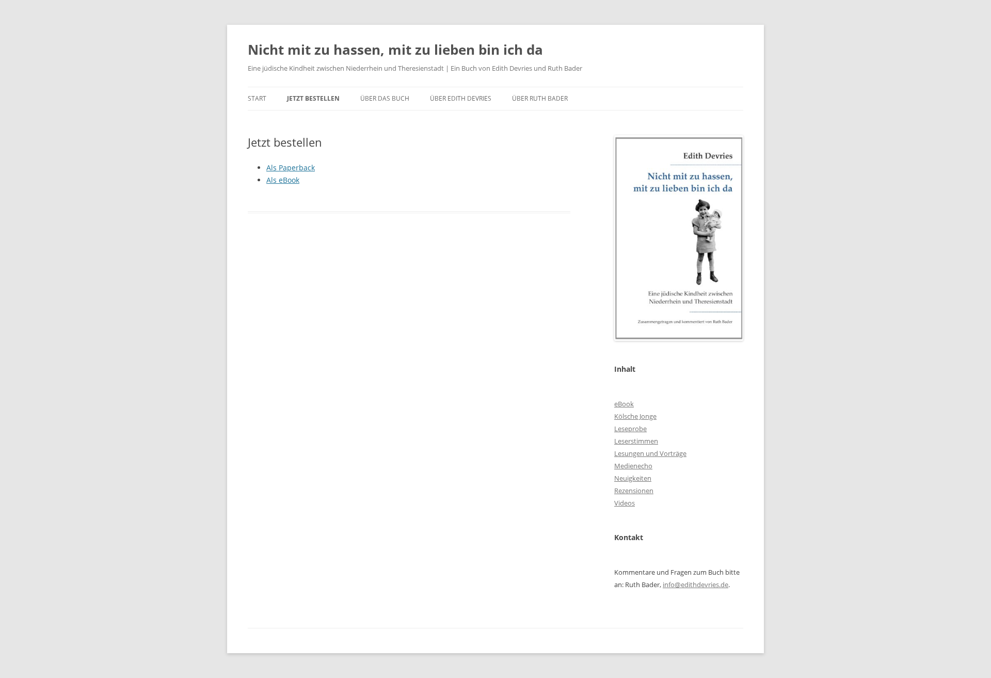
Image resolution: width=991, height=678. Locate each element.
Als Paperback (290, 167)
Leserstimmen (636, 441)
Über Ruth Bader (540, 98)
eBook (624, 403)
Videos (624, 503)
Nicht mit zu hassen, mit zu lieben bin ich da (395, 49)
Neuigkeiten (632, 478)
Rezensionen (633, 490)
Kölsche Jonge (635, 416)
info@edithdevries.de (695, 584)
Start (257, 98)
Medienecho (633, 465)
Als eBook (282, 180)
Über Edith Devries (460, 98)
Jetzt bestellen (313, 98)
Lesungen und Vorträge (650, 453)
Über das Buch (384, 98)
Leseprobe (630, 428)
